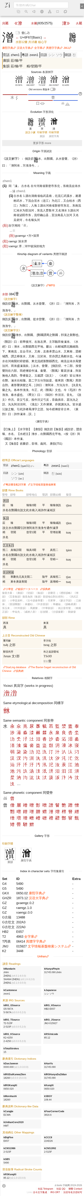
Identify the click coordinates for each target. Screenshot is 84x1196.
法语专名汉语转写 (72, 1192)
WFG (52, 285)
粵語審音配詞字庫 (16, 484)
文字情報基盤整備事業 (43, 484)
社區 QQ (60, 1188)
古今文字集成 (40, 1192)
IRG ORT (55, 1192)
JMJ (66, 47)
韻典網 (46, 589)
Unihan (41, 956)
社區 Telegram (45, 1188)
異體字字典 (53, 47)
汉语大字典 (23, 47)
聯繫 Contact (75, 1188)
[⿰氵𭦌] (13, 695)
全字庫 (38, 47)
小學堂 (9, 589)
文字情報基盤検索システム (48, 946)
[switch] (53, 89)
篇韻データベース (28, 589)
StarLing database (16, 667)
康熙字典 (7, 47)
